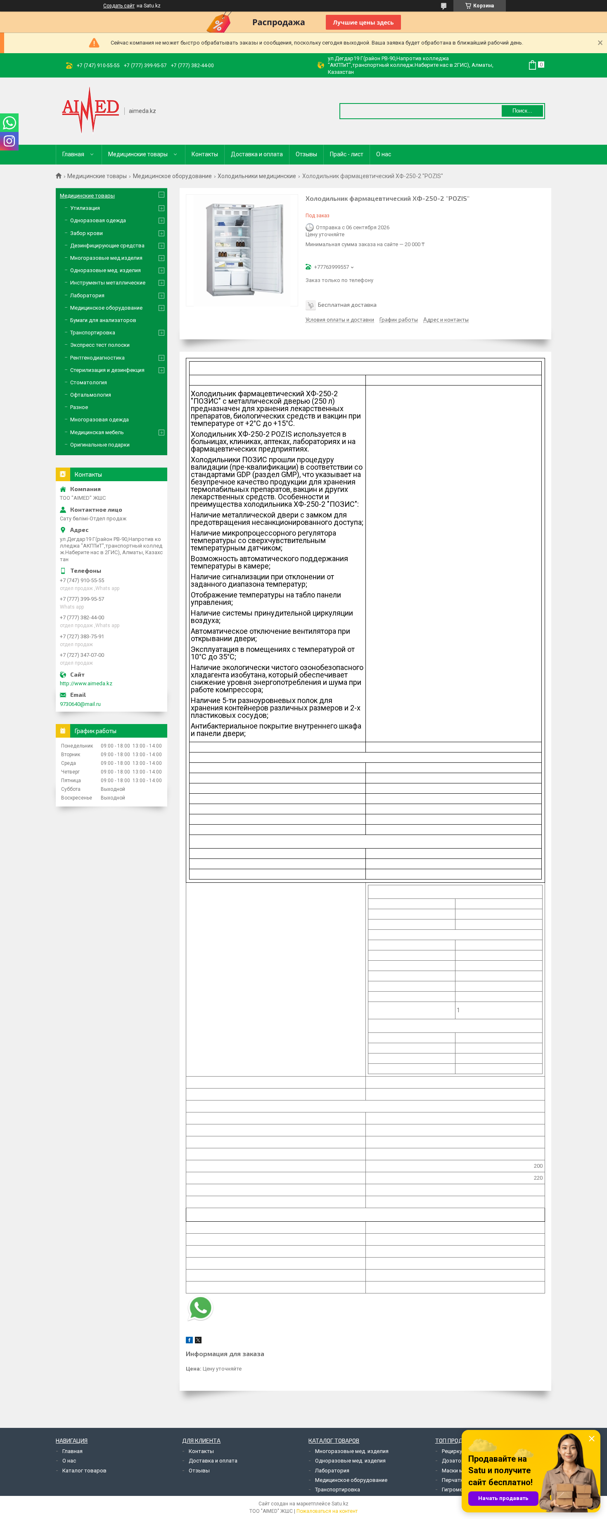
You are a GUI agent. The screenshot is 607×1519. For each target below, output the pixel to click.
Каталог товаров (84, 1470)
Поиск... (522, 111)
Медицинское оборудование (172, 176)
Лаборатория (87, 295)
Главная (73, 154)
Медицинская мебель (97, 432)
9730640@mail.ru (80, 704)
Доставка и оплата (257, 154)
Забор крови (86, 233)
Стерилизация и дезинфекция (107, 370)
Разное (79, 407)
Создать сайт (119, 6)
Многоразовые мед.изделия (106, 258)
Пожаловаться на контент (327, 1511)
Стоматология (88, 382)
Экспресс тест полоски (100, 345)
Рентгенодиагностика (97, 358)
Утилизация (85, 208)
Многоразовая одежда (99, 419)
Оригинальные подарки (100, 445)
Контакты (205, 154)
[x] (198, 1341)
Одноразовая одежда (98, 220)
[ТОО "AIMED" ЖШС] (90, 110)
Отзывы (306, 154)
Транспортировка (92, 332)
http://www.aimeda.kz (86, 683)
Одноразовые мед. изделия (105, 270)
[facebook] (189, 1341)
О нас (383, 154)
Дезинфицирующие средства (107, 245)
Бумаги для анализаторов (103, 320)
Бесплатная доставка (347, 304)
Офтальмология (90, 395)
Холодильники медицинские (257, 176)
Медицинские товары (138, 154)
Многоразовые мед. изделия (352, 1451)
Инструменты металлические (107, 283)
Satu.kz (340, 1504)
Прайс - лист (346, 154)
